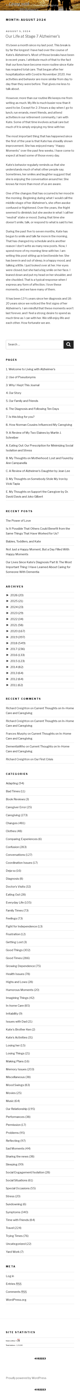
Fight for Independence (21, 926)
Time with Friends (17, 1220)
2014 (16, 667)
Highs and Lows (16, 982)
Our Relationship (16, 1109)
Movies (11, 1093)
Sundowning (14, 1204)
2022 (16, 619)
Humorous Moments (19, 990)
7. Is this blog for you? (20, 417)
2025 (16, 601)
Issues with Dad (16, 1021)
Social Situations (16, 1180)
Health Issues (15, 974)
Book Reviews (15, 799)
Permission (13, 1125)
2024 (16, 607)
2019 (17, 637)
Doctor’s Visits (15, 886)
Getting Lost (14, 942)
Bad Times (13, 791)
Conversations (15, 855)
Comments (16, 1292)
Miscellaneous (15, 1077)
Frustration (13, 934)
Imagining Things (17, 998)
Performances (15, 1117)
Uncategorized (16, 1244)
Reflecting (13, 1141)
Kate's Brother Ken (18, 1029)
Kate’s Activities (16, 1037)
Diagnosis (12, 878)
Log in (10, 1276)
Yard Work (13, 1252)
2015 (17, 661)
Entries (14, 1284)
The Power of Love (18, 520)
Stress (10, 1196)
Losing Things (15, 1053)
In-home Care (15, 1005)
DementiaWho (15, 746)
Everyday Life (15, 902)
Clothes (11, 831)
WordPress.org (16, 1300)
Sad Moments (15, 1148)
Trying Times (14, 1236)
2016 (17, 655)
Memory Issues (16, 1069)
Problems (12, 1133)
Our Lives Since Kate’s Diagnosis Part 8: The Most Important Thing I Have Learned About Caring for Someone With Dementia (39, 567)
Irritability (12, 1013)
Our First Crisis (43, 759)
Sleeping (11, 1164)
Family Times (14, 910)
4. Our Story (13, 393)
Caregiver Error (16, 807)
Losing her (13, 1045)
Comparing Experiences (22, 839)
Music (10, 1101)
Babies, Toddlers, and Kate (23, 541)
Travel (10, 1228)
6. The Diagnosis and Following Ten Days (32, 409)
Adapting (12, 783)
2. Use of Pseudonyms (21, 377)
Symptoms (13, 1212)
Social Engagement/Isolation (25, 1172)
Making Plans (15, 1061)
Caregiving (13, 815)
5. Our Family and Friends (22, 401)
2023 (16, 613)
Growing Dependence (20, 966)
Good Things (14, 950)
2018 (17, 643)
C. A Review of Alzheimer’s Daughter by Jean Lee (38, 471)
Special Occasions (18, 1188)
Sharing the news (17, 1156)
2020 (17, 631)
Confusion (12, 847)
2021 (16, 625)
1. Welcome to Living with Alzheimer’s (30, 369)
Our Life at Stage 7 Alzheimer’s (32, 36)
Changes (12, 823)
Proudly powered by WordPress (26, 1378)
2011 (16, 685)
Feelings (11, 918)
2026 (16, 595)
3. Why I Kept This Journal (22, 385)
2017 (17, 649)
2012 (16, 679)
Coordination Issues (19, 863)
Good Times (14, 958)
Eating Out (13, 894)
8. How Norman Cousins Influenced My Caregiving (39, 425)
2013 (16, 673)
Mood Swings (15, 1085)
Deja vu (11, 870)
